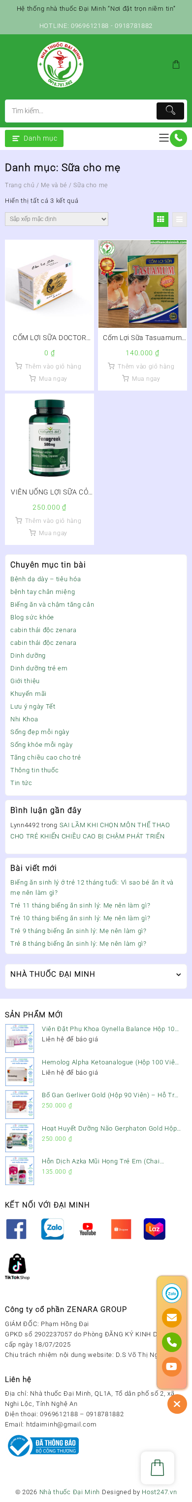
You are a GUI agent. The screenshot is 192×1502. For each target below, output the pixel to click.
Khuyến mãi (28, 693)
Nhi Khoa (24, 719)
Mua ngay (53, 378)
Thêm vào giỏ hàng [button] (53, 366)
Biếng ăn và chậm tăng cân (52, 604)
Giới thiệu (25, 681)
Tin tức (21, 783)
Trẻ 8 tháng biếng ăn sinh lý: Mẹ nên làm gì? (78, 943)
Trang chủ (19, 185)
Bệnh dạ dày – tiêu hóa (45, 579)
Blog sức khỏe (32, 617)
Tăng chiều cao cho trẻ (45, 757)
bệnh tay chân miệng (42, 591)
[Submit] (170, 111)
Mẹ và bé (54, 185)
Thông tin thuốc (34, 770)
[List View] (179, 219)
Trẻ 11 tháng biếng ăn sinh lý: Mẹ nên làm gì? (80, 905)
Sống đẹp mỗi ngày (39, 732)
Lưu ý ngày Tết (33, 706)
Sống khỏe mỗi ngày (41, 744)
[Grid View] (161, 219)
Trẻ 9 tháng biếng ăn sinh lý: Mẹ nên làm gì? (78, 931)
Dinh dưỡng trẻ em (39, 668)
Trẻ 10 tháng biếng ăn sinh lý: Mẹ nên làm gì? (80, 918)
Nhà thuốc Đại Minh (69, 1492)
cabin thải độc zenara (43, 630)
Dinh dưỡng (28, 655)
